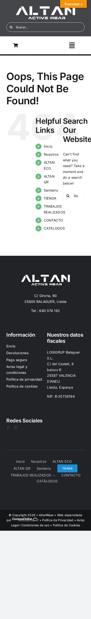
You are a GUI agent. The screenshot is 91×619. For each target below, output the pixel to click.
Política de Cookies (66, 525)
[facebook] (8, 427)
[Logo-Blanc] (45, 8)
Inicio (48, 146)
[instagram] (15, 427)
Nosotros (51, 154)
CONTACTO (53, 220)
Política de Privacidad (57, 520)
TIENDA (50, 198)
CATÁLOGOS (54, 228)
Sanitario (51, 190)
